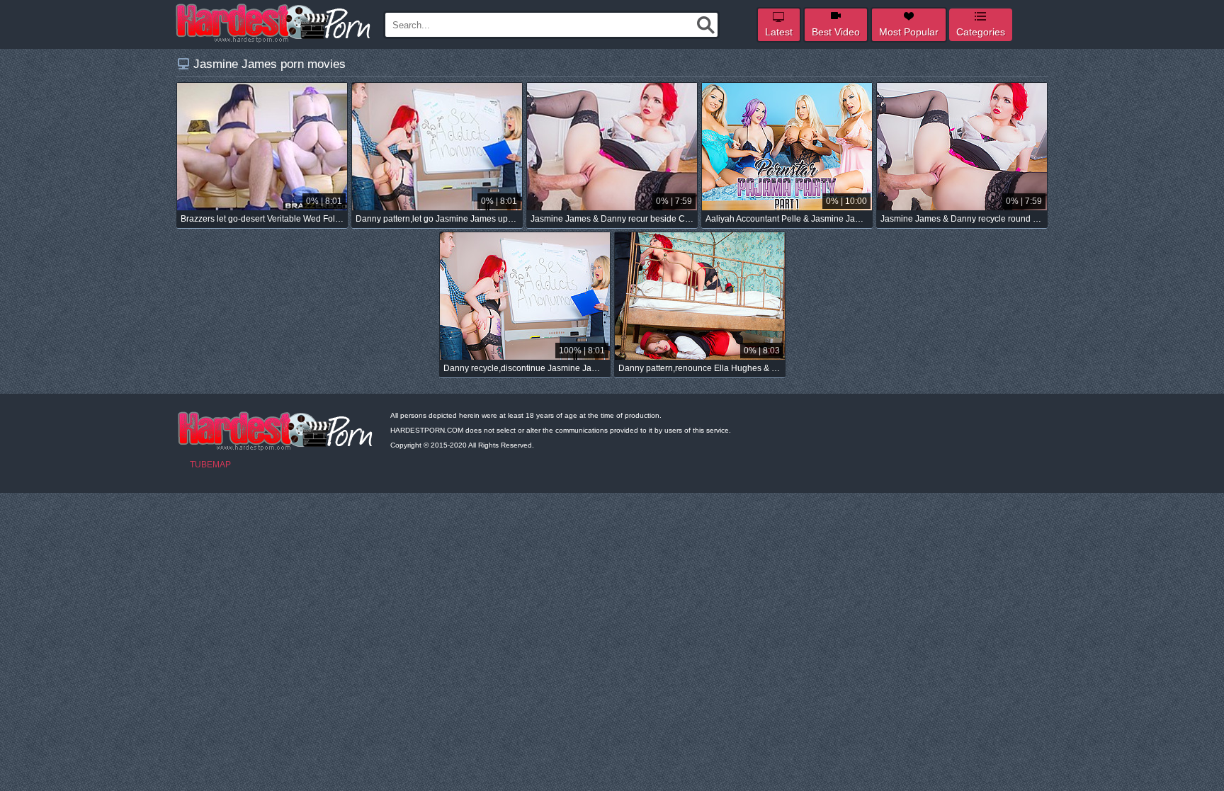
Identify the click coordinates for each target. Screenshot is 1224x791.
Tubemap (210, 465)
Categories (980, 32)
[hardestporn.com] (274, 23)
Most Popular (909, 32)
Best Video (836, 32)
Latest (779, 32)
